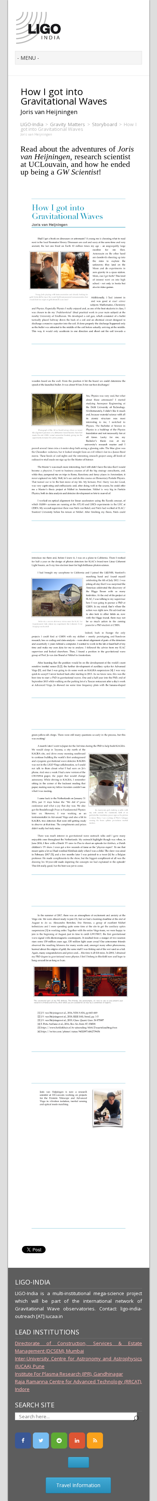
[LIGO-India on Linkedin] (77, 1440)
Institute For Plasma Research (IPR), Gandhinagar (69, 1374)
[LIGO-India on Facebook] (23, 1440)
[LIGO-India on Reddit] (59, 1440)
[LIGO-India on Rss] (95, 1440)
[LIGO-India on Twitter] (41, 1440)
